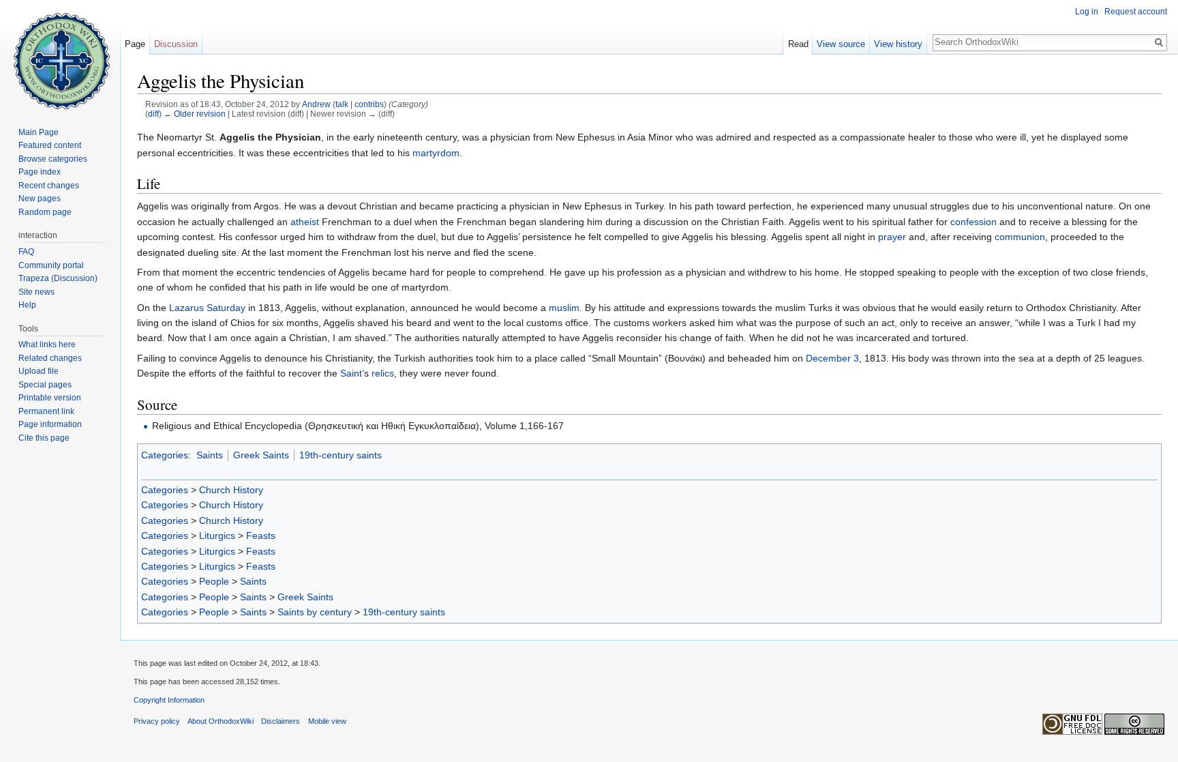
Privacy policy (157, 721)
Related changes (50, 358)
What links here (47, 344)
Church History (231, 489)
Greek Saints (261, 455)
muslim (564, 307)
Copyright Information (169, 700)
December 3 (832, 358)
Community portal (51, 265)
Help (27, 305)
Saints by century (314, 611)
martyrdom (435, 152)
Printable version (49, 397)
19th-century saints (340, 455)
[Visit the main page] (60, 54)
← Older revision (195, 113)
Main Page (38, 132)
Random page (45, 212)
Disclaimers (280, 721)
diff (153, 113)
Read (798, 44)
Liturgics (217, 535)
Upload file (38, 371)
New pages (39, 198)
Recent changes (48, 185)
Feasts (260, 535)
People (214, 581)
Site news (36, 292)
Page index (39, 172)
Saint (351, 373)
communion (1020, 236)
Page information (50, 424)
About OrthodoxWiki (220, 721)
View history (898, 44)
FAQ (26, 252)
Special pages (45, 385)
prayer (892, 236)
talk (341, 104)
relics (383, 373)
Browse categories (52, 159)
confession (973, 221)
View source (841, 44)
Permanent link (46, 411)
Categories (164, 455)
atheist (304, 221)
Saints (209, 455)
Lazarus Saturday (207, 307)
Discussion (176, 44)
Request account (1135, 11)
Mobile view (327, 721)
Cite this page (44, 438)
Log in (1086, 11)
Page (135, 44)
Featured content (49, 145)
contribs (369, 104)
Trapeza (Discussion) (57, 278)
